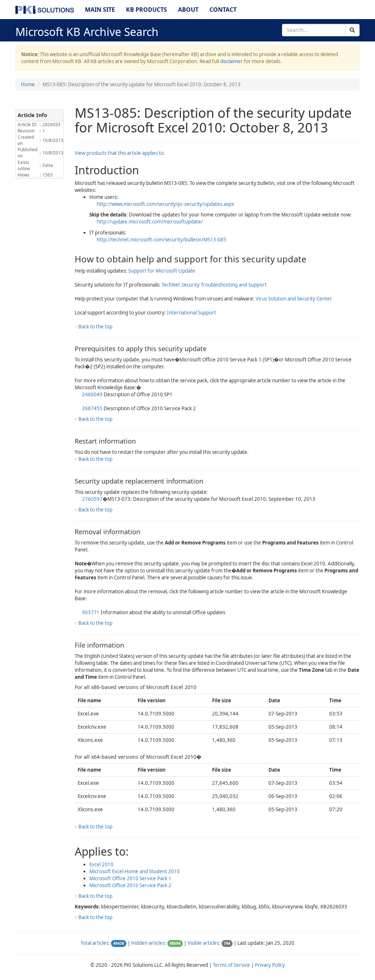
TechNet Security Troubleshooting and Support (214, 284)
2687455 (92, 408)
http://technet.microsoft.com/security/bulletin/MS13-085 (161, 239)
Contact (223, 10)
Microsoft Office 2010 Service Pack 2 (130, 885)
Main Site (100, 10)
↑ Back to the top (93, 326)
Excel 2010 (101, 864)
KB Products (146, 10)
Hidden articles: (148, 943)
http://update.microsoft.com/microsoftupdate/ (150, 221)
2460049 (92, 394)
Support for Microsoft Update (161, 270)
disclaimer (231, 61)
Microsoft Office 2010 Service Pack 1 (130, 878)
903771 (91, 612)
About (188, 10)
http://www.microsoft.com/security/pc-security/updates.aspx (165, 204)
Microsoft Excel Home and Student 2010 (134, 871)
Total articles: (95, 943)
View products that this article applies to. (120, 153)
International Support (191, 312)
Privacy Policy (270, 965)
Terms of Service (231, 965)
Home (28, 84)
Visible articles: (204, 943)
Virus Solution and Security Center (294, 298)
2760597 (92, 499)
